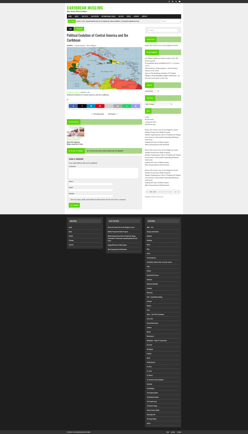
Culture (121, 16)
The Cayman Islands (152, 393)
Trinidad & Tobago (152, 406)
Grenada (149, 301)
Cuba (148, 266)
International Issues (108, 16)
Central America (79, 45)
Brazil (148, 253)
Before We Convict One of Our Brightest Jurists (161, 45)
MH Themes (87, 432)
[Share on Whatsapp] (126, 106)
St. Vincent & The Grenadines (155, 380)
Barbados (149, 240)
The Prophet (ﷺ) (152, 401)
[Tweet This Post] (82, 106)
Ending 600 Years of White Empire (157, 142)
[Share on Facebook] (73, 106)
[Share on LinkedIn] (91, 106)
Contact (144, 16)
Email (71, 187)
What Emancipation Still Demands (157, 145)
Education (149, 292)
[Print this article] (117, 106)
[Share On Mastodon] (135, 106)
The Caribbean (91, 45)
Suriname (149, 384)
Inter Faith (150, 319)
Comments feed (150, 122)
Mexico (69, 139)
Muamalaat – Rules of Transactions (157, 340)
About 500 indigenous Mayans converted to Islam (75, 143)
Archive (136, 16)
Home (70, 16)
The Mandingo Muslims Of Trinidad (163, 73)
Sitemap (71, 240)
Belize (148, 245)
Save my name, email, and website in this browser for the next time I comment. (98, 199)
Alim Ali (76, 92)
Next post (111, 114)
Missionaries (150, 336)
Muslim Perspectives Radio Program (157, 132)
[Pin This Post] (100, 106)
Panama (149, 353)
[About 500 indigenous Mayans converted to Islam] (75, 135)
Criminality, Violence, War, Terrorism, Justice (159, 262)
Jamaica (149, 327)
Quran (148, 358)
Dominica (149, 279)
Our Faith (85, 16)
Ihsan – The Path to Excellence (155, 314)
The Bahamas (150, 388)
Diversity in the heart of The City (156, 78)
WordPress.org (150, 124)
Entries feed (149, 119)
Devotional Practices (153, 275)
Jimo (146, 73)
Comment (72, 166)
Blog (68, 138)
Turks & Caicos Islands (153, 410)
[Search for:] (163, 30)
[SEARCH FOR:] (170, 21)
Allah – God (150, 227)
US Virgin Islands (151, 419)
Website (71, 193)
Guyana (149, 306)
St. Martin (150, 375)
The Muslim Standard (153, 397)
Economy (149, 288)
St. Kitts (149, 366)
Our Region (95, 16)
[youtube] (179, 1)
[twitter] (172, 1)
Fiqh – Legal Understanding (154, 297)
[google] (176, 1)
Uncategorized (151, 414)
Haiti (148, 310)
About (77, 16)
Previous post (98, 114)
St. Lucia (149, 371)
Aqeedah (149, 236)
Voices (129, 16)
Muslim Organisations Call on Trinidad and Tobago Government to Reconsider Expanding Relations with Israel (163, 137)
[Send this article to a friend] (108, 106)
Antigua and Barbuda (153, 231)
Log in (147, 117)
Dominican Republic (152, 284)
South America (151, 362)
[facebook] (169, 1)
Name (71, 181)
